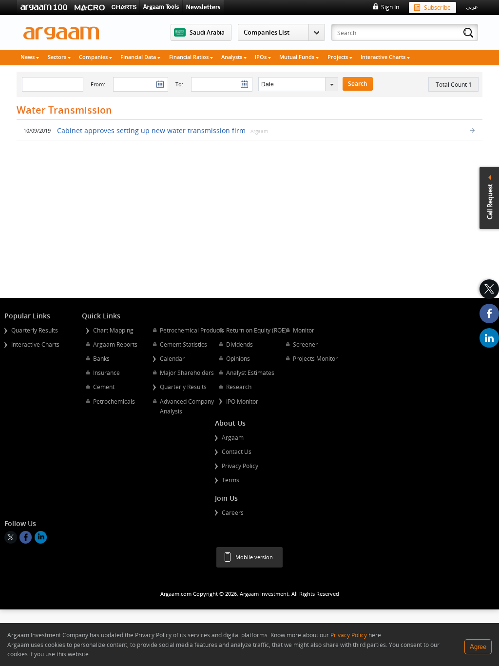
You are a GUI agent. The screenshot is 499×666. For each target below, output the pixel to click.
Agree (478, 646)
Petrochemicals (114, 401)
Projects (338, 56)
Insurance (106, 372)
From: (98, 84)
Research (238, 387)
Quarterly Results (34, 330)
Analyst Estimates (250, 372)
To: (179, 84)
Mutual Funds (297, 56)
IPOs (261, 56)
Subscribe (437, 7)
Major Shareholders (187, 372)
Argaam (233, 437)
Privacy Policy (240, 466)
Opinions (238, 358)
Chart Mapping (113, 330)
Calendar (172, 358)
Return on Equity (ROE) (256, 330)
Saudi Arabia (207, 32)
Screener (305, 344)
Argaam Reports (115, 344)
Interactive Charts (384, 56)
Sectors (58, 56)
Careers (233, 512)
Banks (101, 358)
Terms (230, 480)
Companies (94, 56)
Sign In (390, 7)
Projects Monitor (315, 358)
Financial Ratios (189, 56)
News (28, 56)
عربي (472, 7)
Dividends (239, 344)
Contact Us (236, 451)
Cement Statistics (183, 344)
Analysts (232, 56)
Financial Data (138, 56)
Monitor (303, 330)
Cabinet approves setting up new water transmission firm (151, 130)
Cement (104, 387)
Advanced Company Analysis (187, 406)
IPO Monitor (242, 401)
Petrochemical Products (192, 330)
